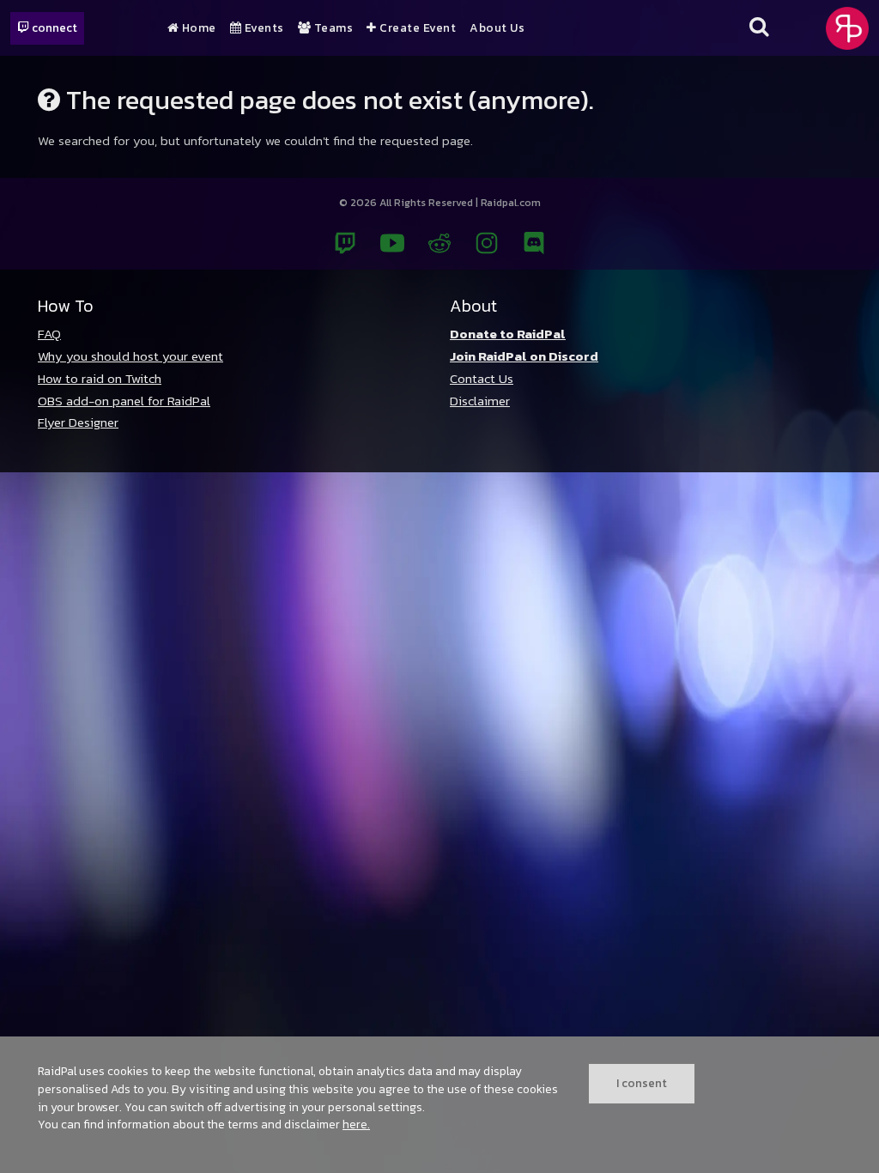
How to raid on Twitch (99, 378)
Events (262, 28)
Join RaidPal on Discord (524, 356)
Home (197, 28)
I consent (641, 1082)
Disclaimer (480, 400)
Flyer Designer (78, 422)
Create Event (416, 28)
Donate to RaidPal (508, 333)
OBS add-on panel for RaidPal (124, 400)
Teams (332, 28)
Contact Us (481, 378)
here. (356, 1124)
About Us (497, 28)
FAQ (49, 333)
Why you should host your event (130, 356)
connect (53, 27)
